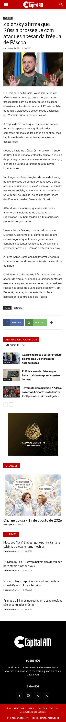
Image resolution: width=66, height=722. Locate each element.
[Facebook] (19, 695)
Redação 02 (13, 48)
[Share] (37, 695)
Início (8, 708)
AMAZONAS (19, 708)
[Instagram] (28, 695)
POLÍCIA (54, 708)
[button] (5, 4)
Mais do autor (15, 345)
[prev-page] (5, 404)
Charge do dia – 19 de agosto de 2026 (32, 520)
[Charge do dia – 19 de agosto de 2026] (33, 494)
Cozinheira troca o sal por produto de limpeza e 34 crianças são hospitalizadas (42, 358)
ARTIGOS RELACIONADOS (21, 339)
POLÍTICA (42, 708)
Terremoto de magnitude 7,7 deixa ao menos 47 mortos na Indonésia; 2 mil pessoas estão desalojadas (42, 392)
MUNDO (8, 18)
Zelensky (18, 307)
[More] (51, 322)
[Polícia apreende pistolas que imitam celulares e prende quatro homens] (11, 375)
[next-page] (11, 404)
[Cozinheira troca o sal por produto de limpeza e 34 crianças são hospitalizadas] (11, 358)
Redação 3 (8, 524)
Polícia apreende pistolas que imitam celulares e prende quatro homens (41, 375)
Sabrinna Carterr (11, 551)
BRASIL (31, 708)
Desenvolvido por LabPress (33, 711)
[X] (46, 695)
